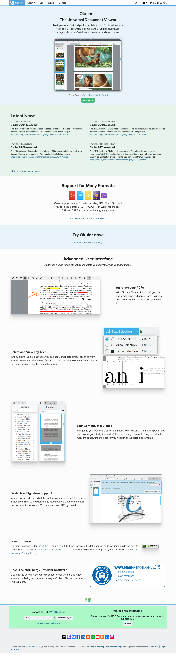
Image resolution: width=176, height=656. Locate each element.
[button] (31, 3)
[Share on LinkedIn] (83, 636)
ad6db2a (15, 649)
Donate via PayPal (64, 618)
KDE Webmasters (32, 647)
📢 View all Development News (25, 171)
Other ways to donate (48, 623)
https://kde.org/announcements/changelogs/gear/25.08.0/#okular (39, 157)
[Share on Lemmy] (93, 636)
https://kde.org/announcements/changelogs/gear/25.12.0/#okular (118, 134)
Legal (162, 647)
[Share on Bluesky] (74, 636)
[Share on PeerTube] (102, 636)
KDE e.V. (155, 647)
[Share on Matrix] (64, 636)
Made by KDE (160, 3)
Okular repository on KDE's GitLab (47, 549)
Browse (127, 623)
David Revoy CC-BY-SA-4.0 (95, 95)
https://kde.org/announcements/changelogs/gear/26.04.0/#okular (39, 134)
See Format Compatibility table (87, 218)
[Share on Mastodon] (69, 636)
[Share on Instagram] (112, 636)
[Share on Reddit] (88, 636)
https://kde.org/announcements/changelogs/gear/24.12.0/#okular (118, 160)
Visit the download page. (86, 242)
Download (88, 100)
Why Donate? (57, 611)
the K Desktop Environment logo (106, 647)
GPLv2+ (46, 546)
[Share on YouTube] (97, 636)
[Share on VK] (107, 636)
